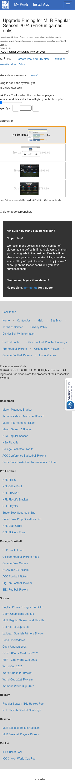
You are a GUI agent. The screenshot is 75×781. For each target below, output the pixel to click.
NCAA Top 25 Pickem (15, 570)
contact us (30, 287)
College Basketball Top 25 (18, 449)
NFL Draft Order (12, 526)
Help (40, 320)
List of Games (47, 355)
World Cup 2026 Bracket (17, 673)
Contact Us (24, 320)
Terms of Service (12, 327)
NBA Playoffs (10, 442)
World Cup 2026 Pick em (17, 679)
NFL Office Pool (12, 486)
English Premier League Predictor (22, 607)
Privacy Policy (38, 327)
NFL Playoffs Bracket (15, 499)
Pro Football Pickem (14, 348)
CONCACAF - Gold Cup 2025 (20, 653)
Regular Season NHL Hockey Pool (23, 703)
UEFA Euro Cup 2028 (15, 627)
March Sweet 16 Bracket (17, 429)
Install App (41, 4)
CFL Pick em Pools (14, 532)
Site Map (56, 320)
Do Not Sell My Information (18, 333)
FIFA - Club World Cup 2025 (19, 660)
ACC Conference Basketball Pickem (24, 455)
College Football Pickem (17, 355)
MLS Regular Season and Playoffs (23, 620)
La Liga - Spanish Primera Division (23, 633)
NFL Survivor (10, 493)
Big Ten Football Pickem (17, 583)
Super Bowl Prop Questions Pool (22, 519)
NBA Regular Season (15, 436)
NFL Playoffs (10, 506)
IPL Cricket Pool (12, 752)
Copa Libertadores (13, 640)
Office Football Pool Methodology (47, 342)
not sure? (34, 75)
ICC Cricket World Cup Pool (19, 758)
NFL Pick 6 (9, 480)
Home (6, 320)
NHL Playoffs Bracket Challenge (21, 710)
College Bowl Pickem (47, 348)
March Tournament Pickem (18, 423)
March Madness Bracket (17, 409)
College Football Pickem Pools (20, 556)
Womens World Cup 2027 (18, 686)
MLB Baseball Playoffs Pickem (20, 734)
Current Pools (10, 342)
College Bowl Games (15, 563)
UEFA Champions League (18, 614)
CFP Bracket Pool (13, 550)
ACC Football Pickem (15, 576)
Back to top (9, 312)
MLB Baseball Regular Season (21, 728)
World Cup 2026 (12, 666)
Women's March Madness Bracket (23, 416)
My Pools (21, 4)
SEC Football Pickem (15, 589)
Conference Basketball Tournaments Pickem (29, 462)
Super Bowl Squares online (18, 512)
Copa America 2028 (14, 646)
